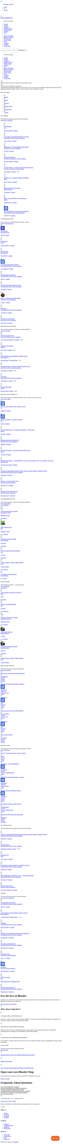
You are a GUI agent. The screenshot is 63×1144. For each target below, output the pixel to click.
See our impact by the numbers (9, 1004)
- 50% (21, 340)
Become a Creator (8, 4)
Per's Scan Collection (6, 890)
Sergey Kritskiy (5, 927)
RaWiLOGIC (4, 485)
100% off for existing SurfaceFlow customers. (12, 684)
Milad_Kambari (8, 130)
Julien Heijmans (5, 971)
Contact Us (7, 1139)
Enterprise (6, 1127)
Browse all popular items (7, 223)
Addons (16, 130)
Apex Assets (4, 859)
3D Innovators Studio (6, 465)
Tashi (2, 596)
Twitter (6, 1113)
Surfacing (16, 340)
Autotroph (15, 1142)
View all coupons (5, 750)
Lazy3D (6, 151)
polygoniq (3, 289)
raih (2, 703)
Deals (5, 41)
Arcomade (6, 192)
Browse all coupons (6, 670)
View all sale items (5, 331)
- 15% (18, 849)
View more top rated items (7, 898)
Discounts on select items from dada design (12, 814)
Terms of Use (4, 1101)
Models (9, 289)
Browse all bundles (6, 503)
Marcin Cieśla (4, 391)
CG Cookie (4, 578)
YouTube (6, 1117)
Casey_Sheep (7, 141)
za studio (3, 608)
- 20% (13, 350)
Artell (2, 235)
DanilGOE (3, 475)
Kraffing (3, 434)
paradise (3, 410)
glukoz (2, 279)
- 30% (15, 391)
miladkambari (4, 676)
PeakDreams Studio (6, 849)
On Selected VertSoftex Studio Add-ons (11, 804)
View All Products (8, 35)
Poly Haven (4, 323)
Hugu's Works (7, 182)
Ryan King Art (4, 495)
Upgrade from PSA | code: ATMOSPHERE (12, 710)
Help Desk (7, 1134)
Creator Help (7, 1136)
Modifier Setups (15, 981)
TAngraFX (3, 312)
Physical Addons (8, 161)
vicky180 (3, 454)
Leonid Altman (4, 360)
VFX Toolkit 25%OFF (7, 734)
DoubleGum (4, 937)
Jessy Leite (3, 350)
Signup (6, 10)
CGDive (3, 636)
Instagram (6, 1116)
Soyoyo (3, 958)
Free (5, 33)
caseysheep (3, 738)
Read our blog (4, 1050)
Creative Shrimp (5, 566)
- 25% (17, 171)
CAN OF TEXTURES (7, 340)
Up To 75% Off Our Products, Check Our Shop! (13, 753)
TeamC (2, 302)
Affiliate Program (8, 1125)
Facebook (6, 1114)
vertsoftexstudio (5, 807)
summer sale (4, 697)
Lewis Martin (4, 269)
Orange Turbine (5, 245)
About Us (6, 1124)
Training (13, 215)
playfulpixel (4, 690)
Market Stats (7, 1128)
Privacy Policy (12, 1101)
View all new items (6, 399)
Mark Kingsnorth (5, 981)
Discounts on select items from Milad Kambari (13, 673)
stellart (2, 756)
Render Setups (14, 360)
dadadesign (3, 817)
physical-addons (5, 714)
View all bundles (5, 586)
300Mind (3, 444)
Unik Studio (7, 171)
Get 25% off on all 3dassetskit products (11, 790)
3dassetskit (3, 796)
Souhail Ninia (7, 202)
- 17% (19, 360)
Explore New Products (6, 120)
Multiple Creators (5, 515)
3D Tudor (3, 879)
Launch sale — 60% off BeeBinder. (10, 764)
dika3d (2, 423)
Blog (5, 1137)
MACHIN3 (4, 256)
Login (5, 7)
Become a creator (5, 1078)
